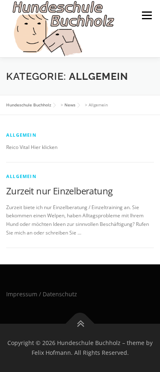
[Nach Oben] (80, 323)
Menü (146, 15)
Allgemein (21, 135)
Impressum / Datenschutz (41, 294)
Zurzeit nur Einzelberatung (59, 191)
